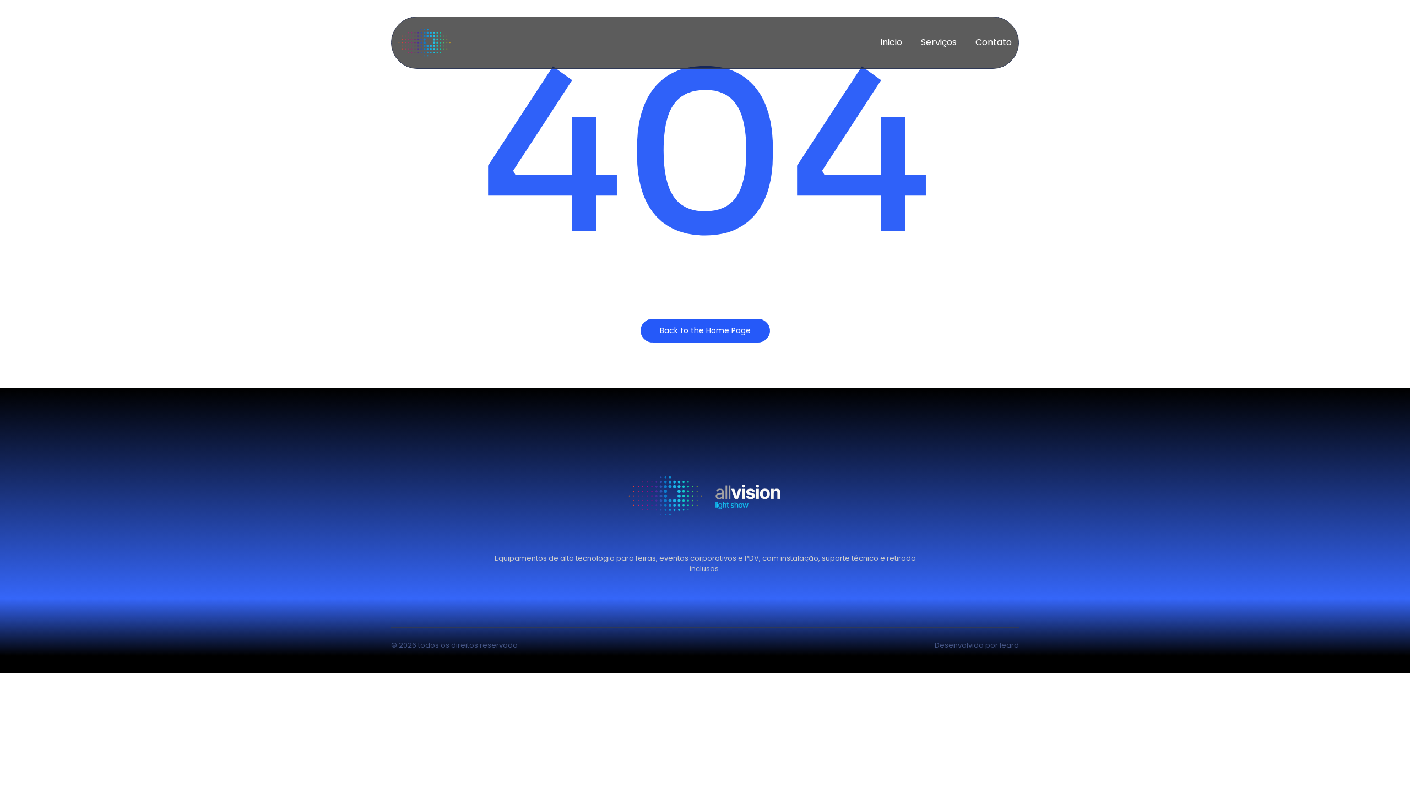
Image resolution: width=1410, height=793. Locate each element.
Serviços (939, 42)
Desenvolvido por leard (977, 645)
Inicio (891, 42)
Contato (993, 42)
